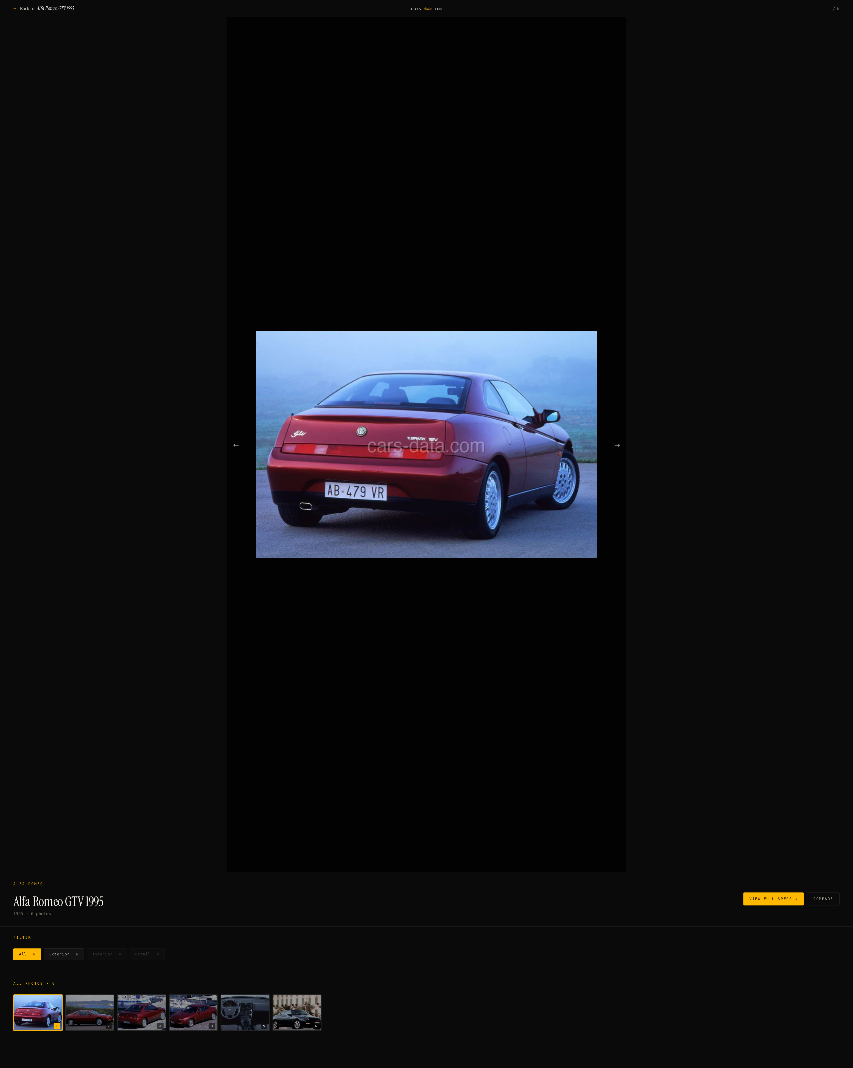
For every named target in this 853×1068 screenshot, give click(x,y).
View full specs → (773, 899)
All (27, 954)
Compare (823, 899)
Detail (147, 954)
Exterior (63, 954)
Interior (106, 954)
